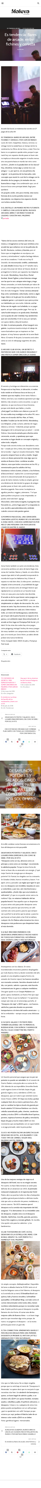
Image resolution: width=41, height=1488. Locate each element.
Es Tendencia (11, 28)
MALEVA (21, 49)
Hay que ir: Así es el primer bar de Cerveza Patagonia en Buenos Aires (29, 680)
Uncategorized (14, 764)
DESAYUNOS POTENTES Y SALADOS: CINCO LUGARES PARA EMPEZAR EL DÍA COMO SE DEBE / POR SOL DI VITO (20, 784)
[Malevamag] (20, 12)
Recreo (18, 28)
